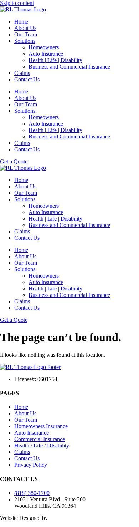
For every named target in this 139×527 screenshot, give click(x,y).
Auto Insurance (46, 54)
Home (21, 22)
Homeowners (44, 47)
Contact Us (27, 79)
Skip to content (17, 3)
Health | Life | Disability (55, 60)
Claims (22, 73)
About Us (25, 28)
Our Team (25, 34)
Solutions (24, 41)
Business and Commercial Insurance (69, 67)
